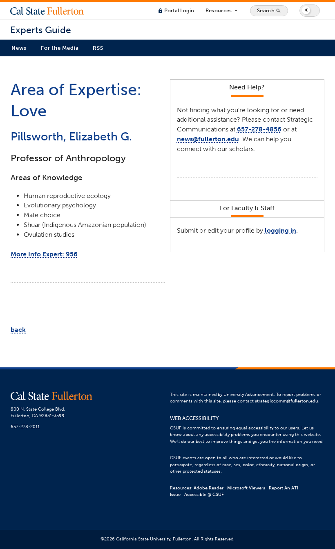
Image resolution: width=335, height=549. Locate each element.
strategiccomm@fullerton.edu (286, 401)
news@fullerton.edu (208, 139)
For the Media (59, 48)
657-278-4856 (259, 129)
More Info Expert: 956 (44, 254)
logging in (280, 230)
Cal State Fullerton (47, 10)
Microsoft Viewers (246, 488)
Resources (222, 10)
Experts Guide (40, 30)
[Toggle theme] (309, 10)
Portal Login (176, 10)
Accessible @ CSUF (204, 494)
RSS (98, 48)
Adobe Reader (208, 488)
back (18, 329)
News (19, 48)
